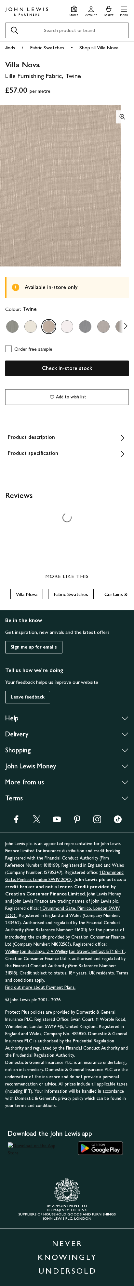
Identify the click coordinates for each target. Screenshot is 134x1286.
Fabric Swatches (47, 47)
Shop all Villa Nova (98, 47)
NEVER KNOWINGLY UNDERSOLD (67, 1257)
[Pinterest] (77, 821)
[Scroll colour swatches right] (123, 326)
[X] (37, 821)
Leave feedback (28, 697)
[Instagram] (97, 821)
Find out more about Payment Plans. (40, 987)
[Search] (14, 30)
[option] (12, 326)
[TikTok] (118, 821)
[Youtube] (57, 821)
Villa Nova (26, 594)
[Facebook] (16, 821)
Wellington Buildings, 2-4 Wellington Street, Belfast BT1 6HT (65, 951)
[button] (124, 10)
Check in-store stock (67, 368)
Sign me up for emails (34, 647)
